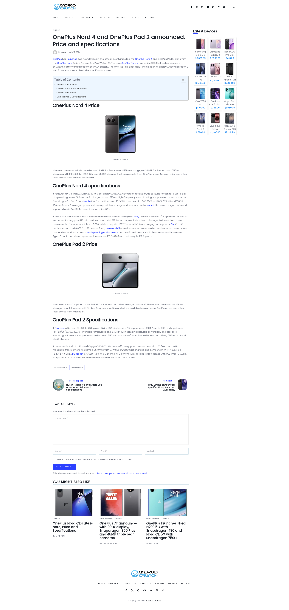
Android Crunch (153, 600)
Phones (135, 17)
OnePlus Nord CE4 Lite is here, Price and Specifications (73, 527)
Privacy (69, 17)
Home (56, 17)
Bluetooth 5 (113, 228)
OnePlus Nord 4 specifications (71, 88)
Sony (136, 216)
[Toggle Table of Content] (182, 80)
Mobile (87, 201)
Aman (64, 52)
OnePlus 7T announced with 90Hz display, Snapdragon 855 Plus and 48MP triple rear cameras (118, 530)
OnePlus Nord (64, 63)
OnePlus (56, 30)
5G (172, 224)
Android (151, 205)
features (60, 328)
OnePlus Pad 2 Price (66, 92)
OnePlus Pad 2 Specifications (71, 96)
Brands (121, 17)
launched (72, 58)
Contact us (87, 17)
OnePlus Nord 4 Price (66, 84)
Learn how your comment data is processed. (122, 473)
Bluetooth (77, 353)
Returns (150, 17)
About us (105, 17)
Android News (105, 518)
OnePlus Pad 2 (77, 367)
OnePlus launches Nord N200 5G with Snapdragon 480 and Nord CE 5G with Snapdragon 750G (166, 530)
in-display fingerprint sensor (102, 232)
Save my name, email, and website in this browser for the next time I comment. (94, 459)
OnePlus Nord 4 (143, 58)
